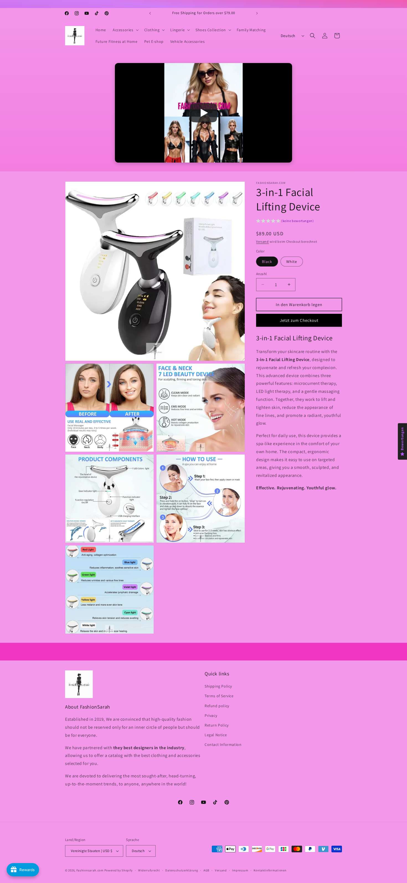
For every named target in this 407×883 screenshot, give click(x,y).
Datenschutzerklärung (181, 870)
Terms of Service (219, 695)
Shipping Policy (218, 686)
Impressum (240, 870)
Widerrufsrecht (149, 870)
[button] (125, 30)
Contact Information (223, 744)
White (291, 261)
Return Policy (217, 725)
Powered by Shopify (118, 870)
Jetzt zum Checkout (299, 320)
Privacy (211, 715)
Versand (262, 241)
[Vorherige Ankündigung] (150, 13)
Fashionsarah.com (90, 870)
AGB (206, 870)
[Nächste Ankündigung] (257, 13)
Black (267, 261)
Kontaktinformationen (270, 870)
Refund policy (217, 705)
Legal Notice (216, 734)
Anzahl (261, 273)
